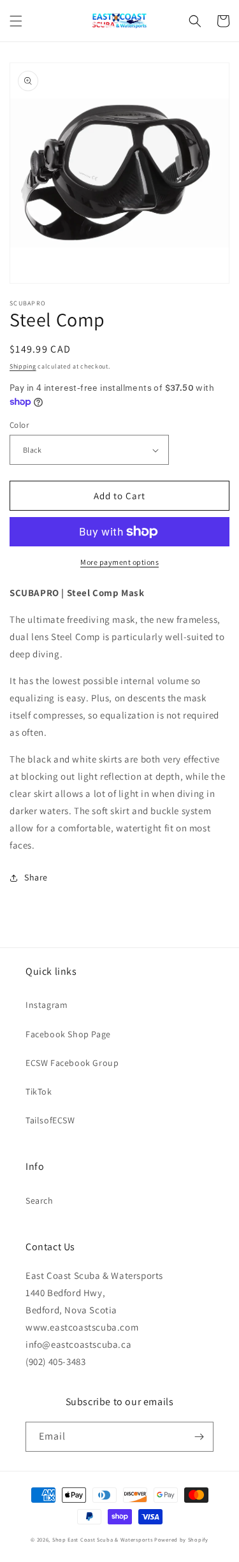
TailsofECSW (50, 1120)
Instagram (46, 1005)
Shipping (23, 366)
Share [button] (36, 877)
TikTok (38, 1091)
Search (39, 1200)
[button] (16, 21)
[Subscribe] (199, 1437)
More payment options (119, 562)
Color (19, 425)
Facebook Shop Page (68, 1034)
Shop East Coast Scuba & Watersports (102, 1539)
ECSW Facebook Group (72, 1063)
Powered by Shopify (181, 1539)
